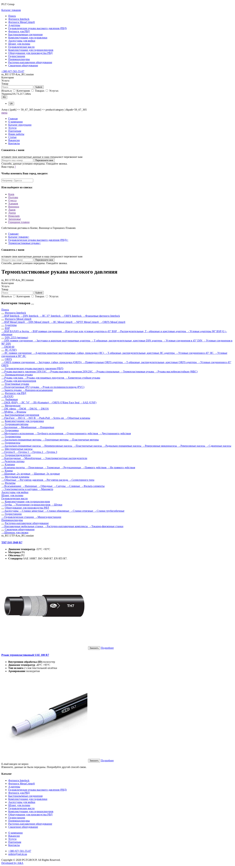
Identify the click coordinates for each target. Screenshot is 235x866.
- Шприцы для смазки (14, 532)
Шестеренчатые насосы (19, 448)
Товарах (39, 90)
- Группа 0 (8, 452)
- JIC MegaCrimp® (61, 322)
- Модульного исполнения (17, 433)
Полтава (13, 197)
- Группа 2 (37, 452)
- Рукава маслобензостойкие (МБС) (176, 371)
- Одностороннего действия (81, 433)
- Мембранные (27, 427)
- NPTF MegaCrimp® (86, 322)
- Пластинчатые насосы (88, 445)
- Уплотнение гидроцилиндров (32, 504)
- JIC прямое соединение (16, 352)
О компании (15, 121)
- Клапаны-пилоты (13, 467)
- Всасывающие (11, 486)
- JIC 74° (24, 402)
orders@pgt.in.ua (17, 854)
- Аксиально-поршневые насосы (21, 445)
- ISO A (20, 417)
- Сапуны (59, 486)
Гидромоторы (13, 436)
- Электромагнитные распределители (64, 458)
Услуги (12, 127)
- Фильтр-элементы (93, 486)
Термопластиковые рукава (24, 243)
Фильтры (10, 482)
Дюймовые (11, 399)
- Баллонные (9, 427)
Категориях (23, 90)
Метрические (12, 405)
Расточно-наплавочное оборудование (30, 62)
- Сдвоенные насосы (218, 445)
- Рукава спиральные (107, 371)
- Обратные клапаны (77, 417)
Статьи (12, 137)
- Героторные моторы (55, 439)
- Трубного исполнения (49, 433)
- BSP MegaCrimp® (13, 322)
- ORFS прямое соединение (18, 362)
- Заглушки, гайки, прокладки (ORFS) (59, 362)
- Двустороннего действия (115, 433)
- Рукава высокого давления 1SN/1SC (24, 371)
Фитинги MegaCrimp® (21, 22)
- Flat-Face (8, 417)
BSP (7, 328)
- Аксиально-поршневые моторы (21, 439)
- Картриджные (11, 458)
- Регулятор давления (30, 479)
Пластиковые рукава (17, 383)
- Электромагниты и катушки (19, 489)
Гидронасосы (12, 442)
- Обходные (45, 486)
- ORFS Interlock (71, 315)
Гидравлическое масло (21, 46)
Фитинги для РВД (19, 31)
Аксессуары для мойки (21, 40)
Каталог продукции (19, 124)
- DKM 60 (7, 346)
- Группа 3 (50, 452)
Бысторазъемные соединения (25, 34)
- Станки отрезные (82, 510)
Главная (13, 118)
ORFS (8, 359)
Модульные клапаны (17, 476)
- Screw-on (57, 417)
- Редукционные (71, 467)
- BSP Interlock (10, 315)
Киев (11, 194)
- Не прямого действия (121, 467)
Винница (13, 206)
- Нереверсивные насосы (57, 445)
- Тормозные (52, 467)
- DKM (22, 408)
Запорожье (14, 219)
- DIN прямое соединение (17, 340)
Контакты (14, 143)
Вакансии (14, 140)
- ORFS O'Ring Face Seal (65, 402)
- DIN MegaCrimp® (38, 322)
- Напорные (30, 486)
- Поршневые (45, 427)
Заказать (94, 648)
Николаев (14, 215)
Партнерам (14, 130)
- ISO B (31, 417)
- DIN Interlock (29, 315)
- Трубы (7, 504)
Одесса (12, 200)
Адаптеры (14, 25)
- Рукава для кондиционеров (18, 380)
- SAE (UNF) (88, 402)
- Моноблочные (32, 458)
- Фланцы (20, 411)
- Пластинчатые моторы (84, 439)
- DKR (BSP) (9, 402)
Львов (11, 209)
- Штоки (56, 504)
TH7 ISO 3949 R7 (11, 542)
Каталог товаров (11, 10)
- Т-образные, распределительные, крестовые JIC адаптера (140, 352)
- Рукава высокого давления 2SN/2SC (70, 371)
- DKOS (43, 408)
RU (4, 97)
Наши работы (16, 134)
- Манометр (45, 489)
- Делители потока (12, 461)
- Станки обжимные (57, 510)
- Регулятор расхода (56, 479)
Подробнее (107, 647)
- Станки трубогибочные (109, 510)
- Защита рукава (11, 390)
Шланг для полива (19, 43)
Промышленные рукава (19, 374)
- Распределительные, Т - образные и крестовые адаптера (152, 331)
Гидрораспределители (18, 455)
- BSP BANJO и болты (15, 331)
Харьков (13, 203)
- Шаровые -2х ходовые (16, 473)
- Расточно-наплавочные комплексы (66, 526)
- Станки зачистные (31, 510)
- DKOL (32, 408)
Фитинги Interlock (18, 19)
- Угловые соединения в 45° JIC (194, 352)
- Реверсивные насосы (192, 445)
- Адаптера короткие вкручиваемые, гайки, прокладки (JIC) (68, 352)
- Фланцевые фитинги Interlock (101, 315)
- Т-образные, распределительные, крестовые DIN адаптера (127, 340)
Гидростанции (16, 56)
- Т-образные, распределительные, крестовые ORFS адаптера (160, 362)
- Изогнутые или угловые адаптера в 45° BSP (89, 331)
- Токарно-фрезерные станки (105, 526)
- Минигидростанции (48, 517)
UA (11, 103)
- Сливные (73, 486)
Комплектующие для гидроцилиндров (30, 49)
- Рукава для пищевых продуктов (44, 377)
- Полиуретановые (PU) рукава (20, 387)
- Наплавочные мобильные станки (22, 526)
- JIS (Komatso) (40, 402)
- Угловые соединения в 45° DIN (183, 340)
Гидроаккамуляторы (16, 424)
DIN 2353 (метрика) (16, 337)
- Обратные (9, 479)
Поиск (12, 15)
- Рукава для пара (12, 377)
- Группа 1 (22, 452)
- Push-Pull (43, 417)
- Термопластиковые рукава (137, 371)
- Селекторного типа (81, 479)
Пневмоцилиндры (19, 59)
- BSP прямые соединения (46, 331)
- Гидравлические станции (18, 517)
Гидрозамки (12, 430)
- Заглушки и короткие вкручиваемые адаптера (62, 340)
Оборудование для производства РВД (30, 53)
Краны (9, 470)
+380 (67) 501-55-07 (12, 71)
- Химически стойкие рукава (82, 377)
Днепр (12, 212)
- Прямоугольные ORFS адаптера (102, 362)
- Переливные (34, 467)
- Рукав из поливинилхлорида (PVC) (62, 387)
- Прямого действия (94, 467)
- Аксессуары (10, 510)
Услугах (53, 90)
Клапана (10, 464)
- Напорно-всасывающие (37, 390)
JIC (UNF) (11, 349)
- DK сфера (9, 408)
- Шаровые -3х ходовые (45, 473)
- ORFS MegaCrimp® (112, 322)
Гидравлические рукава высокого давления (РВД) (37, 28)
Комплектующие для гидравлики (27, 37)
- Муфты (7, 411)
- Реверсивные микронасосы (160, 445)
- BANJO (7, 396)
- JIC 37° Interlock (50, 315)
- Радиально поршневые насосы (122, 445)
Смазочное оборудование (23, 65)
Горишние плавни (19, 222)
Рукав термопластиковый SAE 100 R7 (25, 654)
